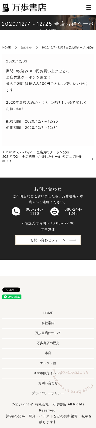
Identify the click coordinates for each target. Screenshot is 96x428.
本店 (48, 353)
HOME (6, 47)
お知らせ (26, 47)
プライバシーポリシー (48, 393)
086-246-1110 (34, 211)
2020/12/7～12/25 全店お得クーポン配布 (37, 152)
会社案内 (48, 323)
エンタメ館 (48, 363)
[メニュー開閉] (88, 7)
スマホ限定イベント (48, 373)
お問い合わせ (48, 383)
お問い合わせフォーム (47, 240)
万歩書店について (48, 333)
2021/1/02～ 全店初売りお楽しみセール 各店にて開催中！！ (42, 158)
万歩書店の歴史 (48, 343)
